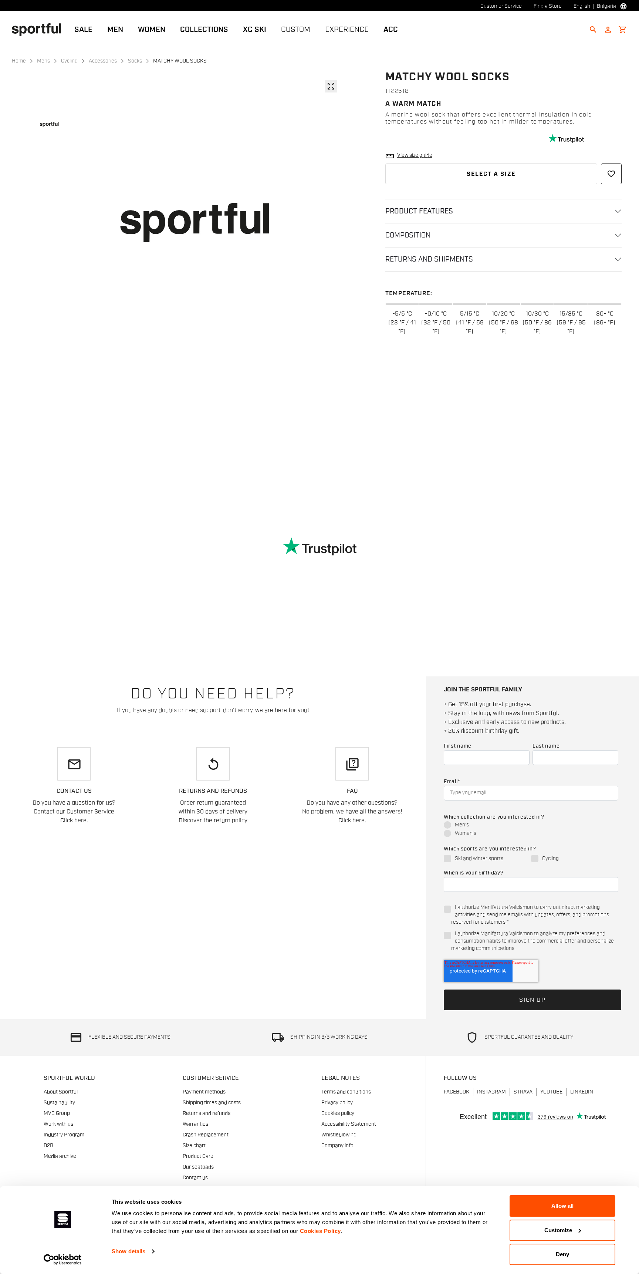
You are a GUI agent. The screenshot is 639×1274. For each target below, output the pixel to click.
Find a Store (548, 6)
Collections (204, 29)
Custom (295, 29)
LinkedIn (581, 1092)
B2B (48, 1145)
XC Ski (254, 29)
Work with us (58, 1124)
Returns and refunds (206, 1113)
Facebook (456, 1092)
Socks (135, 61)
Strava (523, 1092)
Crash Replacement (206, 1135)
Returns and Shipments (429, 259)
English (582, 6)
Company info (337, 1145)
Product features (419, 211)
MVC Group (57, 1113)
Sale (83, 29)
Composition (407, 235)
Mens (43, 61)
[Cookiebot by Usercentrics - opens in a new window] (62, 1259)
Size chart (194, 1145)
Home (19, 61)
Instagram (491, 1092)
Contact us (195, 1177)
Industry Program (64, 1135)
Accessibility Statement (348, 1124)
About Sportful (61, 1092)
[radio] (531, 825)
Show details (128, 1251)
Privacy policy (337, 1102)
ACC (390, 29)
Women (151, 29)
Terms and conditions (346, 1092)
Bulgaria (606, 6)
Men (115, 29)
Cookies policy (337, 1113)
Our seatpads (198, 1167)
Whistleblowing (338, 1135)
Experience (347, 29)
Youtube (551, 1092)
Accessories (103, 61)
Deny (562, 1254)
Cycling (69, 61)
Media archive (60, 1156)
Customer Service (501, 6)
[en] (39, 29)
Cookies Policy (320, 1231)
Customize (558, 1230)
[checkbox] (531, 829)
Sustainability (59, 1102)
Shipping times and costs (212, 1102)
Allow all (562, 1206)
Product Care (198, 1156)
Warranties (195, 1124)
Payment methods (204, 1092)
